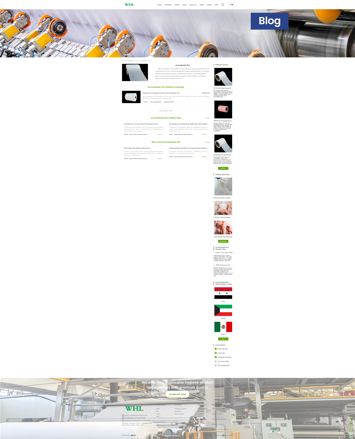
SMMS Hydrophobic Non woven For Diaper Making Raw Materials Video (223, 265)
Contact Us (201, 419)
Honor (199, 416)
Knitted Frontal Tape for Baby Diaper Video (223, 253)
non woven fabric (222, 361)
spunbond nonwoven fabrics (220, 421)
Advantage (201, 411)
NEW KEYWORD (219, 405)
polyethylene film (169, 102)
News (157, 408)
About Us (201, 405)
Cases (158, 414)
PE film (145, 102)
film (136, 60)
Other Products (179, 414)
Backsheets (178, 411)
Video (158, 416)
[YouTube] (134, 435)
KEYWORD (130, 60)
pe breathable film (144, 60)
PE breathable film (155, 102)
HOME (124, 60)
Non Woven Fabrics (180, 408)
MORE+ (223, 168)
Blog (157, 411)
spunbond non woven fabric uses (221, 426)
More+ (223, 339)
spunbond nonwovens (218, 415)
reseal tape (220, 353)
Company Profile (203, 408)
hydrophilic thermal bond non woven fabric (224, 357)
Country (200, 421)
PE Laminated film (222, 365)
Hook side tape (221, 349)
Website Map (126, 435)
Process (200, 414)
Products (178, 405)
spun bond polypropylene (219, 410)
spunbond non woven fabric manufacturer (220, 432)
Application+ (223, 241)
